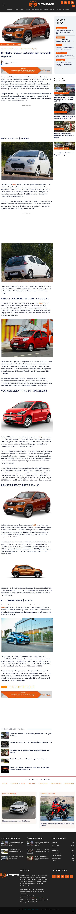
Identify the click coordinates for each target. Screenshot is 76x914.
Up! (40, 437)
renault (26, 686)
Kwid (34, 525)
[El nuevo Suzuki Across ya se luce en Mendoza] (4, 858)
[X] (72, 2)
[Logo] (41, 4)
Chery (40, 303)
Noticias (7, 49)
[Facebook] (62, 2)
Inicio (2, 49)
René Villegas (7, 62)
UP (32, 686)
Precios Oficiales (61, 28)
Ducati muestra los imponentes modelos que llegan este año (57, 824)
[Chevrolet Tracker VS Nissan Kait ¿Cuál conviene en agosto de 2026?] (5, 735)
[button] (3, 4)
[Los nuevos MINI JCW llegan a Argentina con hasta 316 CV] (5, 744)
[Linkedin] (36, 63)
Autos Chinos (60, 60)
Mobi (3, 607)
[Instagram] (65, 2)
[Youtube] (73, 6)
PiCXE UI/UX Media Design (31, 909)
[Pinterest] (27, 63)
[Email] (41, 63)
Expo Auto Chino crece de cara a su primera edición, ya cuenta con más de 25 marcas (64, 64)
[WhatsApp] (32, 63)
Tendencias (16, 44)
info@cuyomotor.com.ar (37, 898)
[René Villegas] (1, 62)
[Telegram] (46, 63)
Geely (14, 184)
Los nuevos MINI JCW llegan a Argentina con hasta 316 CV (31, 742)
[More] (50, 63)
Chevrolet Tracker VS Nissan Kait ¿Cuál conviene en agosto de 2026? (64, 32)
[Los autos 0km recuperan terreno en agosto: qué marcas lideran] (5, 752)
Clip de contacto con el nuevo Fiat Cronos (16, 821)
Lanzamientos (60, 37)
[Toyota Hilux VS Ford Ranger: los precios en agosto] (5, 760)
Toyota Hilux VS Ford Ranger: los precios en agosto (28, 759)
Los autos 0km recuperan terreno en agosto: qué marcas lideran (64, 48)
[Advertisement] (26, 120)
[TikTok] (69, 2)
